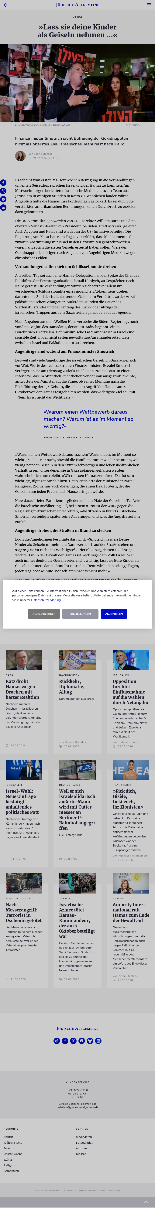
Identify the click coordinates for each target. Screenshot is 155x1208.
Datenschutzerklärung (46, 600)
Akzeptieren (114, 614)
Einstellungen (80, 614)
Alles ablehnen (44, 614)
